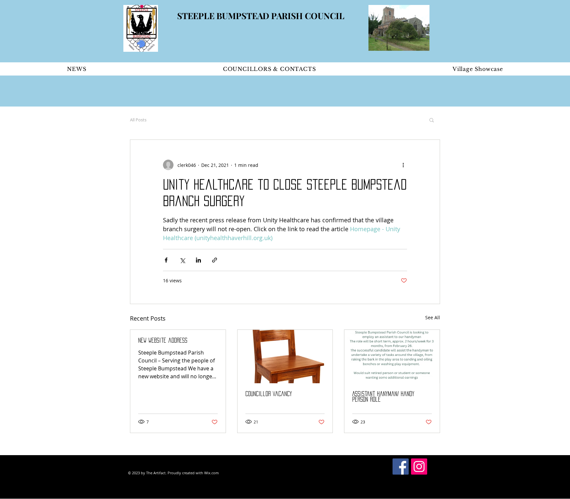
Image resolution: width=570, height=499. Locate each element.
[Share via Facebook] (166, 260)
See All (432, 317)
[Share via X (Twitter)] (182, 260)
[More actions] (403, 165)
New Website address (162, 340)
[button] (431, 119)
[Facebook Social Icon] (401, 466)
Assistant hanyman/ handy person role (383, 396)
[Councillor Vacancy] (285, 356)
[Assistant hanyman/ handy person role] (392, 356)
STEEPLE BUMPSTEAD (224, 15)
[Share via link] (214, 260)
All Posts (138, 120)
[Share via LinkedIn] (198, 260)
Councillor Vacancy (268, 393)
